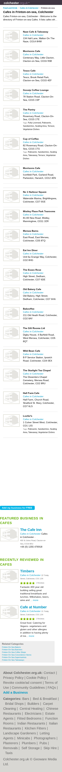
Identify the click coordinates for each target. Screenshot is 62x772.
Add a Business (15, 692)
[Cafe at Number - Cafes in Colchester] (9, 618)
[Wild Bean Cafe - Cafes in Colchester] (11, 361)
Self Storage (31, 748)
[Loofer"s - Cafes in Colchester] (11, 426)
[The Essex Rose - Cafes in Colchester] (11, 280)
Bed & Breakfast (45, 699)
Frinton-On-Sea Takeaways (13, 660)
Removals (11, 748)
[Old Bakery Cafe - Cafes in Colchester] (11, 299)
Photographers (45, 738)
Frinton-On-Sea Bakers (11, 647)
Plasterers (11, 743)
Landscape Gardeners (20, 733)
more (35, 600)
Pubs (44, 743)
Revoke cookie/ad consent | (24, 682)
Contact (49, 673)
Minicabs (24, 738)
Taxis (9, 753)
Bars (26, 699)
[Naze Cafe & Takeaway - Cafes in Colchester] (11, 42)
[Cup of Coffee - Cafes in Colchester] (11, 149)
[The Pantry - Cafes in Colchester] (11, 120)
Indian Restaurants (31, 723)
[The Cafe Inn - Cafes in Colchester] (9, 540)
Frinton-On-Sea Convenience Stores (16, 655)
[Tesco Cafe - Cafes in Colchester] (11, 81)
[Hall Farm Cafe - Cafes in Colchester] (11, 403)
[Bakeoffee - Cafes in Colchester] (11, 319)
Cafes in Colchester (30, 533)
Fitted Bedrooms (29, 718)
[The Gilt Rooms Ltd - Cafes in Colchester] (11, 338)
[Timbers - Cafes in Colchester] (9, 582)
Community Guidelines (28, 687)
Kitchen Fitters (36, 728)
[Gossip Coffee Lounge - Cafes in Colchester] (11, 100)
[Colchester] (30, 5)
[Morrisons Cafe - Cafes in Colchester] (11, 61)
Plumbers (29, 743)
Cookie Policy (36, 677)
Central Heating (31, 708)
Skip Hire (50, 748)
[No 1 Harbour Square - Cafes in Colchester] (11, 202)
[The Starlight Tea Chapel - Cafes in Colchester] (11, 380)
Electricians (33, 713)
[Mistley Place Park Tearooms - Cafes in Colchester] (11, 221)
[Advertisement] (31, 471)
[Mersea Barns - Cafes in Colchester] (11, 241)
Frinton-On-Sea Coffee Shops (14, 652)
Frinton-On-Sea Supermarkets (14, 657)
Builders (33, 703)
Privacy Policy (13, 677)
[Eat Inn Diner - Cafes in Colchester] (11, 260)
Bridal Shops (15, 703)
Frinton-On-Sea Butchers (12, 650)
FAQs (52, 687)
